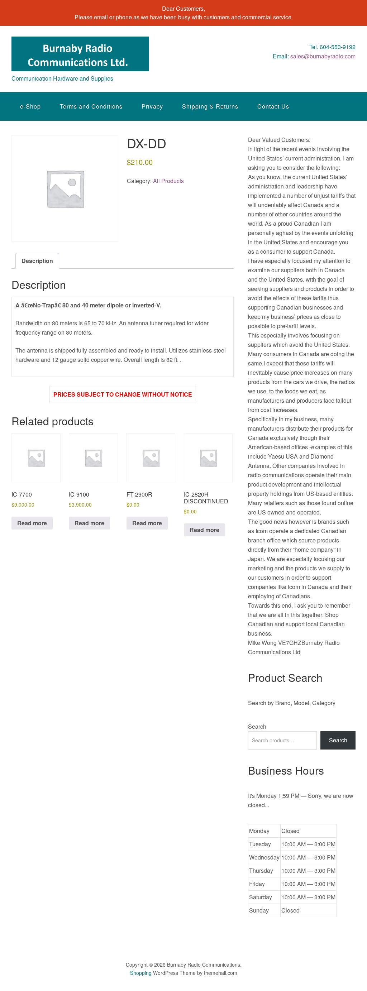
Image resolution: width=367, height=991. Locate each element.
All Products (168, 181)
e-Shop (30, 106)
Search (257, 726)
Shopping (141, 972)
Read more (32, 523)
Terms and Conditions (91, 106)
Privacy (152, 106)
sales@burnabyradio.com (323, 56)
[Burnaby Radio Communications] (80, 64)
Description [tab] (37, 261)
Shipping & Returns (210, 106)
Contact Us (273, 106)
